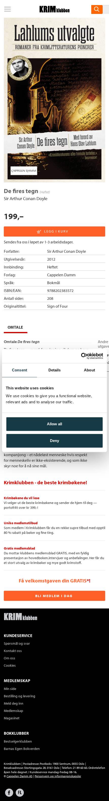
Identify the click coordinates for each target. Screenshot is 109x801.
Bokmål (53, 282)
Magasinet (12, 718)
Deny (54, 440)
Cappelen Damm (61, 274)
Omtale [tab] (15, 327)
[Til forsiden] (54, 10)
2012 (51, 259)
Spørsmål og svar (17, 643)
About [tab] (89, 370)
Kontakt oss (13, 650)
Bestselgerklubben (18, 741)
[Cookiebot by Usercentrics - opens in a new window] (81, 356)
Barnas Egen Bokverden (22, 748)
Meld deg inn (13, 703)
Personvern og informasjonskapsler (58, 776)
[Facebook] (9, 795)
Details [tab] (54, 370)
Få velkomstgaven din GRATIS (53, 580)
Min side (10, 688)
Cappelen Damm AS (19, 776)
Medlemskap (13, 710)
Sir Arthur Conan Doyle (25, 198)
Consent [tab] (19, 370)
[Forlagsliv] (20, 795)
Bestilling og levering (19, 696)
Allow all (54, 424)
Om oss (9, 658)
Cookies (10, 665)
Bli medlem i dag (54, 596)
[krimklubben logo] (20, 617)
